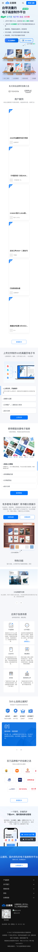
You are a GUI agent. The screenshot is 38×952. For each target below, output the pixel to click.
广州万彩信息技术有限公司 (18, 932)
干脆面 (15, 255)
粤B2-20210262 (24, 941)
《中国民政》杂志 (17, 180)
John (14, 330)
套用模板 (19, 493)
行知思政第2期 (15, 288)
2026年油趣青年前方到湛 (19, 138)
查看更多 (19, 342)
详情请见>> (27, 641)
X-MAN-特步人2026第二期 (19, 213)
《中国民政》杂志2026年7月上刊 (21, 176)
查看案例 (27, 517)
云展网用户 (16, 142)
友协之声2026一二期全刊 (19, 251)
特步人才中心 (16, 217)
